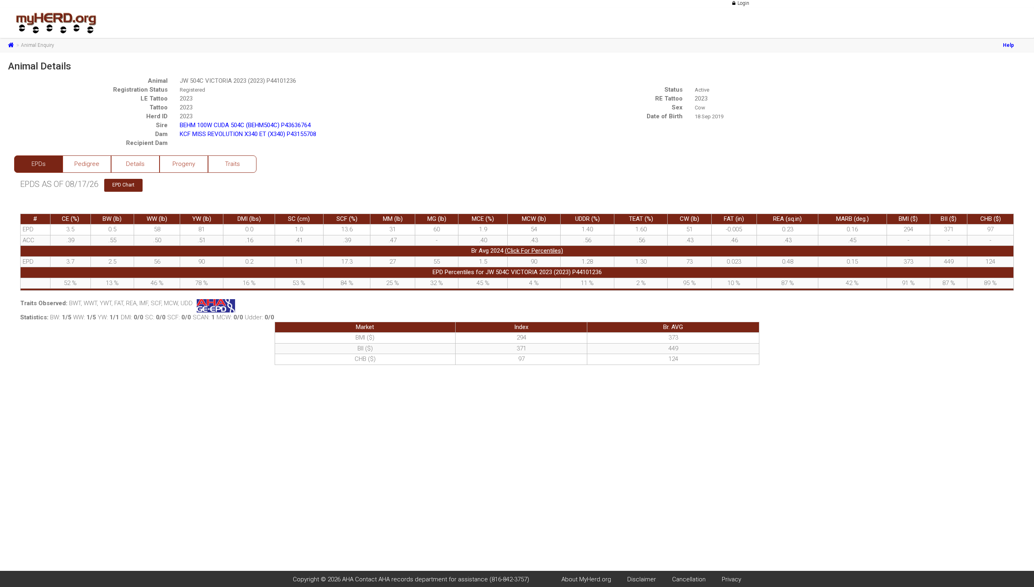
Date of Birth (665, 116)
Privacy (731, 579)
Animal (158, 80)
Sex (677, 107)
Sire (162, 125)
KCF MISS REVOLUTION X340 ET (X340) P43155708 (248, 134)
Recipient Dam (147, 143)
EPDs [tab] (39, 164)
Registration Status (140, 89)
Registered (192, 90)
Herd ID (157, 116)
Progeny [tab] (183, 164)
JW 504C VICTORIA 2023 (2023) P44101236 (238, 80)
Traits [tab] (232, 164)
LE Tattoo (154, 98)
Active (702, 90)
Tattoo (158, 107)
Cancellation (689, 579)
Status (673, 89)
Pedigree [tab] (86, 164)
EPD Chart (123, 185)
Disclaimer (641, 579)
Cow (700, 108)
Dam (161, 134)
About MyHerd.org (586, 579)
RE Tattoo (669, 98)
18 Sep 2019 (709, 116)
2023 (186, 98)
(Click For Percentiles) (534, 250)
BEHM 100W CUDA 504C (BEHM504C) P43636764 (245, 125)
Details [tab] (135, 164)
